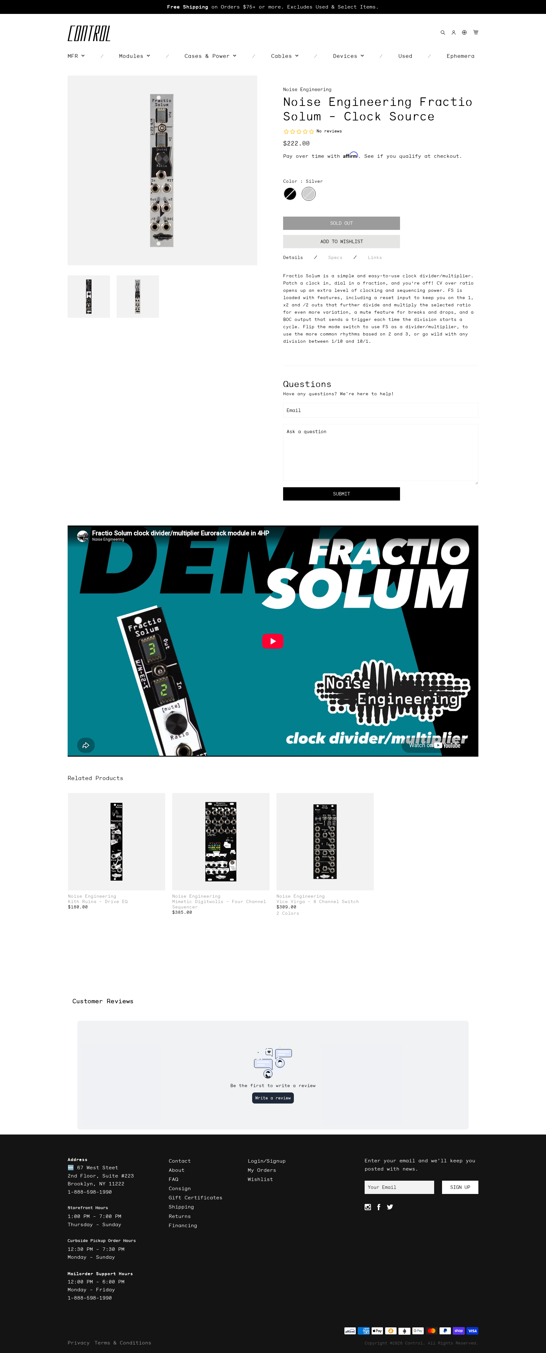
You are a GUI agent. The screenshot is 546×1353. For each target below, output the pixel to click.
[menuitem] (76, 56)
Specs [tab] (335, 257)
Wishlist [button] (260, 1179)
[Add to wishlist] (160, 799)
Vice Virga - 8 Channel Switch (317, 901)
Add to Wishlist (341, 241)
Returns (180, 1216)
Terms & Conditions (122, 1342)
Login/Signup (267, 1161)
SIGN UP (460, 1187)
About (177, 1170)
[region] (273, 7)
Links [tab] (375, 257)
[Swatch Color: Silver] (309, 194)
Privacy (79, 1342)
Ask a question (306, 431)
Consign (180, 1188)
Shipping (181, 1206)
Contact (180, 1161)
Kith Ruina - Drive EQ (98, 901)
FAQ (173, 1179)
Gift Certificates (195, 1197)
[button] (464, 32)
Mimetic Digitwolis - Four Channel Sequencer (219, 904)
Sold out (341, 223)
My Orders (262, 1170)
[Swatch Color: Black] (290, 194)
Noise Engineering (307, 89)
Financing (183, 1225)
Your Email (382, 1187)
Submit (341, 494)
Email (294, 410)
